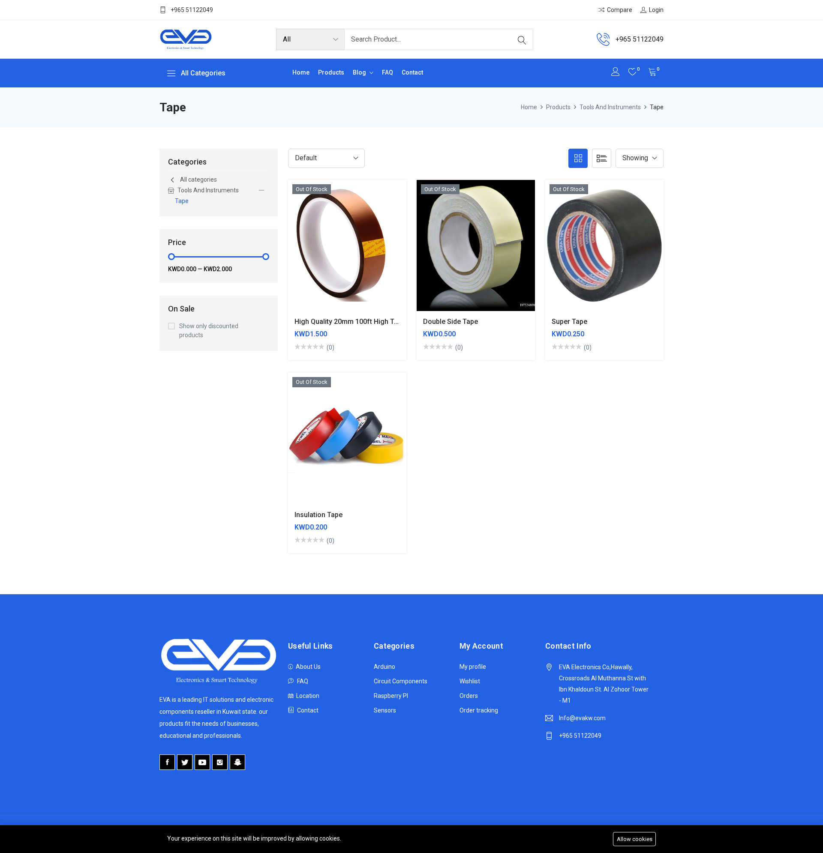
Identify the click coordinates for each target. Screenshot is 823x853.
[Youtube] (202, 762)
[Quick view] (347, 252)
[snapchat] (237, 762)
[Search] (522, 39)
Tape (182, 201)
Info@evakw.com (582, 718)
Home (300, 72)
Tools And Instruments (610, 107)
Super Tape (569, 321)
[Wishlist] (367, 252)
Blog (360, 72)
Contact (412, 72)
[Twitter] (184, 762)
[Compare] (327, 252)
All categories (198, 179)
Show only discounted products (208, 330)
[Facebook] (167, 762)
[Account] (615, 73)
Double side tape (450, 321)
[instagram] (220, 762)
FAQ (387, 72)
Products (331, 72)
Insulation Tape (318, 515)
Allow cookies (634, 839)
